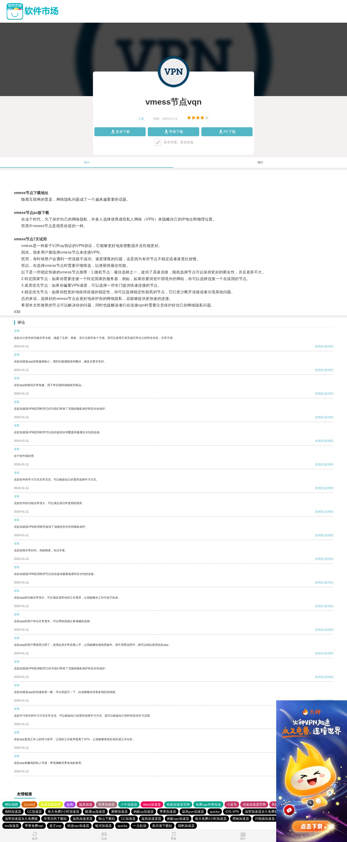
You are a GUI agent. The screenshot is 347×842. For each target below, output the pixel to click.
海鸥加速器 (13, 811)
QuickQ (29, 804)
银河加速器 (103, 826)
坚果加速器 (106, 804)
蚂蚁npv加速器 (178, 819)
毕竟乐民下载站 (55, 819)
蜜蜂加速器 (119, 811)
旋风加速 (85, 804)
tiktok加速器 (152, 804)
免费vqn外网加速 (208, 804)
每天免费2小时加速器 (63, 811)
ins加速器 (12, 826)
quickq (215, 811)
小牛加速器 (129, 804)
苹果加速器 (168, 811)
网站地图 (11, 804)
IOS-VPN (232, 811)
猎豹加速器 (186, 826)
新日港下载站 (162, 826)
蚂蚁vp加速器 (144, 811)
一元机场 (139, 826)
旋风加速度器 (51, 804)
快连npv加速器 (78, 826)
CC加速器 (34, 811)
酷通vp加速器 (95, 811)
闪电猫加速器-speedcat (272, 819)
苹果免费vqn (34, 826)
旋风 (70, 804)
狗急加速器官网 (178, 804)
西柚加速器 (241, 819)
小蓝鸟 (232, 804)
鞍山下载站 (106, 819)
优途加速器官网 (254, 804)
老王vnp (55, 826)
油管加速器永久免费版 (261, 811)
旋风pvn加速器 (193, 811)
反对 (327, 346)
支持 (318, 346)
